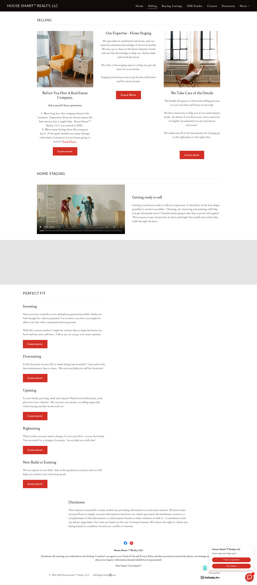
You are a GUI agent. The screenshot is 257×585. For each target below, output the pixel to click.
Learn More (128, 95)
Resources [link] (228, 6)
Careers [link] (212, 6)
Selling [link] (152, 6)
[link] (32, 6)
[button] (245, 6)
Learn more (65, 151)
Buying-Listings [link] (172, 6)
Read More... (69, 141)
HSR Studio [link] (194, 6)
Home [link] (139, 6)
